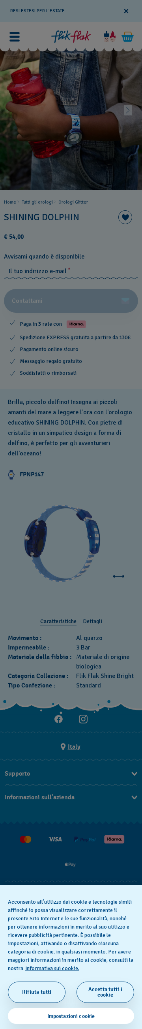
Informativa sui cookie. (52, 968)
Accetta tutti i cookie (105, 992)
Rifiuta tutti (37, 992)
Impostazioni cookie (71, 1016)
